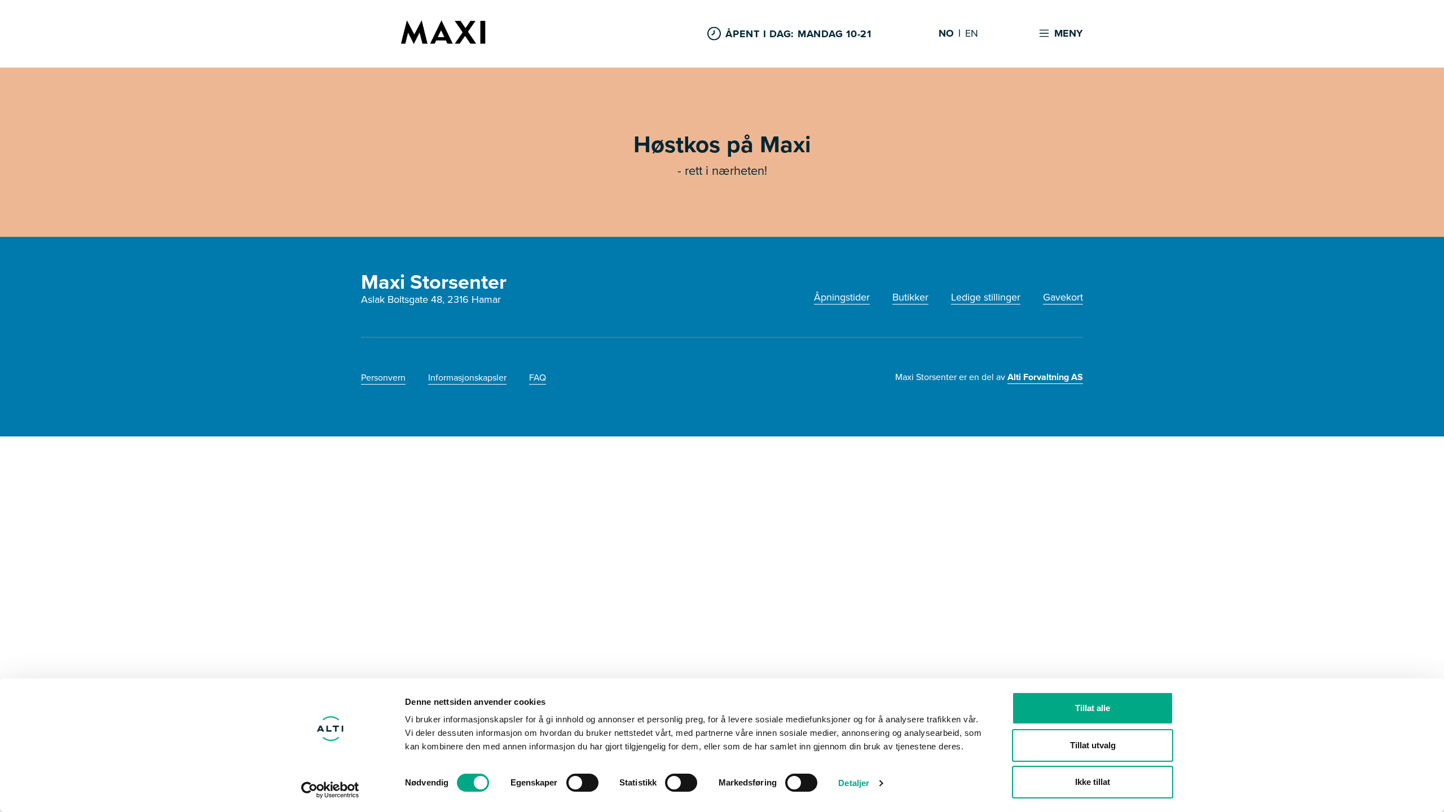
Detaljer (853, 783)
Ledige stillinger (985, 297)
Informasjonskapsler (467, 377)
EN (971, 33)
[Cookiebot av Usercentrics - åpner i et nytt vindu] (330, 790)
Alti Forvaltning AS (1045, 376)
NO (946, 33)
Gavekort (1063, 297)
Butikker (910, 297)
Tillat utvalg (1093, 745)
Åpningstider (842, 297)
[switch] (582, 783)
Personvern (383, 377)
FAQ (537, 377)
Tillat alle (1092, 708)
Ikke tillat (1092, 782)
